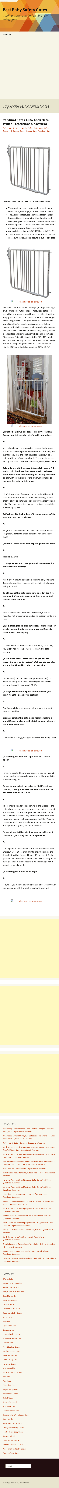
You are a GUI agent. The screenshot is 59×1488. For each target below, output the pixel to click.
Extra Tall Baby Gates (11, 1334)
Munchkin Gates (9, 1364)
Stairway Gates (9, 1406)
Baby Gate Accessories (12, 1283)
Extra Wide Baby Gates (12, 1338)
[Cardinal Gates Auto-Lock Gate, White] (29, 169)
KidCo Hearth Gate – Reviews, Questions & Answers (24, 1143)
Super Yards (8, 1419)
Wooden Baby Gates (11, 1453)
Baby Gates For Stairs (12, 1287)
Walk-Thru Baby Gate (11, 1440)
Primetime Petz (9, 1385)
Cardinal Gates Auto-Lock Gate (38, 131)
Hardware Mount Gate (12, 1351)
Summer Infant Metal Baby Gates (16, 1415)
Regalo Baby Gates (10, 1389)
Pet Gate (6, 1376)
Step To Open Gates (11, 1410)
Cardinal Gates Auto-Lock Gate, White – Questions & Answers (26, 122)
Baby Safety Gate (30, 128)
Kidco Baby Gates (10, 1355)
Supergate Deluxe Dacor (13, 1423)
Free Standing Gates (11, 1347)
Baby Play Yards (9, 1296)
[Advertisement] (29, 68)
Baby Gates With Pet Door (13, 1291)
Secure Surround (10, 1402)
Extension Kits (8, 1330)
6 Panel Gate (8, 1279)
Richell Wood (8, 1398)
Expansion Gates (9, 1325)
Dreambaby (7, 1317)
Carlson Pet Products (11, 1308)
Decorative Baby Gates (12, 1313)
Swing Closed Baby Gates (13, 1427)
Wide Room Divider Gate (13, 1444)
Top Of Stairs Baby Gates (13, 1432)
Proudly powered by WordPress (16, 1482)
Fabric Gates (8, 1342)
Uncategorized (9, 1436)
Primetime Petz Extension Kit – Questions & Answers (24, 1168)
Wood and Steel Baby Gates (14, 1449)
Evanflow (6, 1321)
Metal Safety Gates (11, 1359)
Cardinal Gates (19, 131)
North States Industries (12, 1372)
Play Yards (7, 1381)
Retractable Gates (10, 1393)
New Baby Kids (9, 1368)
